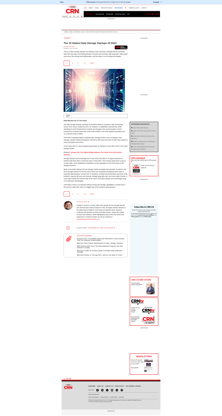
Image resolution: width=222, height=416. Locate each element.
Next (92, 63)
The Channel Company (133, 386)
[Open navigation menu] (85, 8)
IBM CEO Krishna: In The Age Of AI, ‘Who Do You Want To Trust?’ (100, 255)
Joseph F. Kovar (69, 46)
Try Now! (156, 2)
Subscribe (134, 367)
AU (70, 16)
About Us (100, 386)
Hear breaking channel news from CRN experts (135, 319)
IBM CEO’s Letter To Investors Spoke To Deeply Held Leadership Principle (99, 251)
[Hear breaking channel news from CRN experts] (148, 320)
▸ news (70, 32)
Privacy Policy (104, 397)
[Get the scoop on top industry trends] (148, 311)
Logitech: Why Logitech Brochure (140, 127)
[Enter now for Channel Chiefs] (137, 174)
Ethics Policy (119, 386)
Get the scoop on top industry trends (135, 310)
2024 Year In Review (107, 228)
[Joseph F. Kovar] (68, 209)
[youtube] (112, 390)
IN (66, 16)
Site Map (121, 397)
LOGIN (157, 14)
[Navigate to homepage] (72, 14)
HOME (66, 32)
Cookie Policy (113, 397)
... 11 (84, 63)
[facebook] (97, 390)
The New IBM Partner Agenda (136, 284)
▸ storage (76, 32)
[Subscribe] (148, 371)
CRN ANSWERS (118, 8)
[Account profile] (152, 14)
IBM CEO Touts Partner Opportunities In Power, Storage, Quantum (100, 243)
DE (74, 16)
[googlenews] (117, 390)
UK (78, 16)
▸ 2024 (82, 32)
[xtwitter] (107, 390)
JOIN (148, 14)
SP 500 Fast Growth (120, 14)
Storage (66, 38)
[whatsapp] (121, 390)
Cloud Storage (92, 228)
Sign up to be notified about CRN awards (143, 160)
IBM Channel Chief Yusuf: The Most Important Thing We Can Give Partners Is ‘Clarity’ (100, 247)
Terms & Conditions (93, 397)
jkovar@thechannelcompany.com (88, 219)
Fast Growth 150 (100, 14)
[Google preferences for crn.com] (121, 47)
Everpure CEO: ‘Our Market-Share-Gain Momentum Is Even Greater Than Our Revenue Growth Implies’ (100, 239)
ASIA (63, 16)
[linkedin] (102, 390)
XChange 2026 (109, 14)
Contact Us (109, 386)
